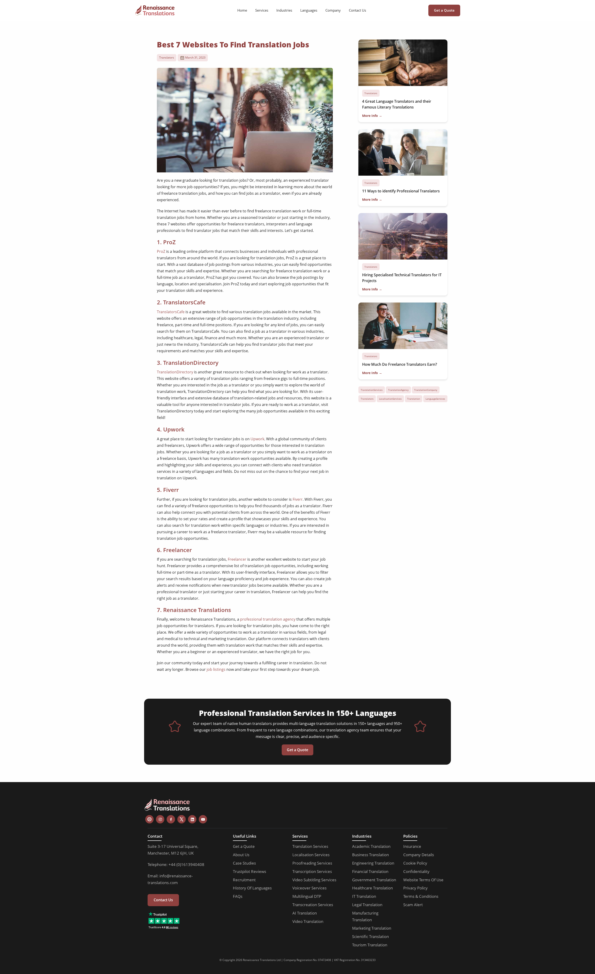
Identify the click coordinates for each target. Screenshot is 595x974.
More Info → (372, 115)
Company (333, 10)
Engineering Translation (373, 863)
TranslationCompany (425, 390)
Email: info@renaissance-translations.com (170, 879)
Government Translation (374, 879)
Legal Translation (367, 904)
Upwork (257, 438)
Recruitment (244, 879)
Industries (284, 10)
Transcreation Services (312, 904)
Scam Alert (413, 904)
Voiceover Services (309, 888)
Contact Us (357, 10)
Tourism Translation (369, 945)
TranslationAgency (398, 390)
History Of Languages (252, 888)
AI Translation (304, 913)
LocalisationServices (390, 398)
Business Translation (370, 854)
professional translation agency (267, 619)
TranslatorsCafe (171, 311)
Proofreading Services (312, 863)
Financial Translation (370, 871)
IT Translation (364, 896)
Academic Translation (371, 846)
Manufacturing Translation (365, 916)
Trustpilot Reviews (249, 871)
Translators (166, 57)
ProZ (161, 251)
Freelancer (237, 559)
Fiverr (298, 499)
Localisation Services (311, 854)
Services (261, 10)
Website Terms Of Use (423, 879)
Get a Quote (444, 10)
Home (242, 10)
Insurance (412, 846)
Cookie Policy (415, 863)
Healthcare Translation (372, 888)
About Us (241, 854)
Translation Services (310, 846)
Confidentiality (416, 871)
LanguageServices (435, 398)
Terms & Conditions (420, 896)
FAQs (237, 896)
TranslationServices (372, 390)
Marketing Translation (371, 928)
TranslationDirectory (175, 372)
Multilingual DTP (306, 896)
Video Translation (307, 921)
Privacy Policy (415, 888)
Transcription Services (312, 871)
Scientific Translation (370, 936)
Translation (413, 398)
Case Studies (244, 863)
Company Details (418, 854)
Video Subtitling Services (314, 879)
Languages (308, 10)
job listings (216, 669)
